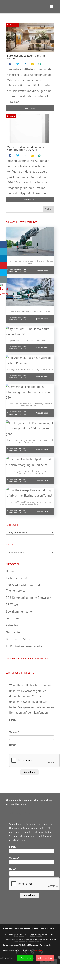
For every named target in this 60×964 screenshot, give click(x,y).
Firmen (12, 116)
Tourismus (12, 618)
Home (10, 571)
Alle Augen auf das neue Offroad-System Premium (30, 369)
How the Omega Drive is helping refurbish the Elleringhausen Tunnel (30, 502)
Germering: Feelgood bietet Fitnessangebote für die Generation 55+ (30, 404)
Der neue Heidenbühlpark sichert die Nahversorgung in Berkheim (30, 472)
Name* (12, 744)
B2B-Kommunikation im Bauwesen (28, 598)
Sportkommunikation (20, 611)
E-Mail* (12, 719)
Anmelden (29, 772)
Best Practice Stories (19, 639)
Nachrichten (14, 632)
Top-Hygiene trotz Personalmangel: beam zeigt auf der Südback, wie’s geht (30, 441)
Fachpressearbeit (17, 578)
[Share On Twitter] (4, 251)
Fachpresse (13, 25)
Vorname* (14, 732)
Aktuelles (12, 625)
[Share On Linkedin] (4, 258)
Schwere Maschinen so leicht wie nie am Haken (30, 311)
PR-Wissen (13, 604)
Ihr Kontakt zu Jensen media (24, 646)
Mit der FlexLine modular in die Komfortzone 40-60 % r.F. (26, 148)
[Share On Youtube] (4, 265)
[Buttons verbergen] (4, 294)
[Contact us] (4, 279)
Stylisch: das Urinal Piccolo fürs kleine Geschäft (30, 340)
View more (37, 950)
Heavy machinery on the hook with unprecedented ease (30, 261)
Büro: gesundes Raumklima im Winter (26, 57)
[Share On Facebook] (4, 244)
